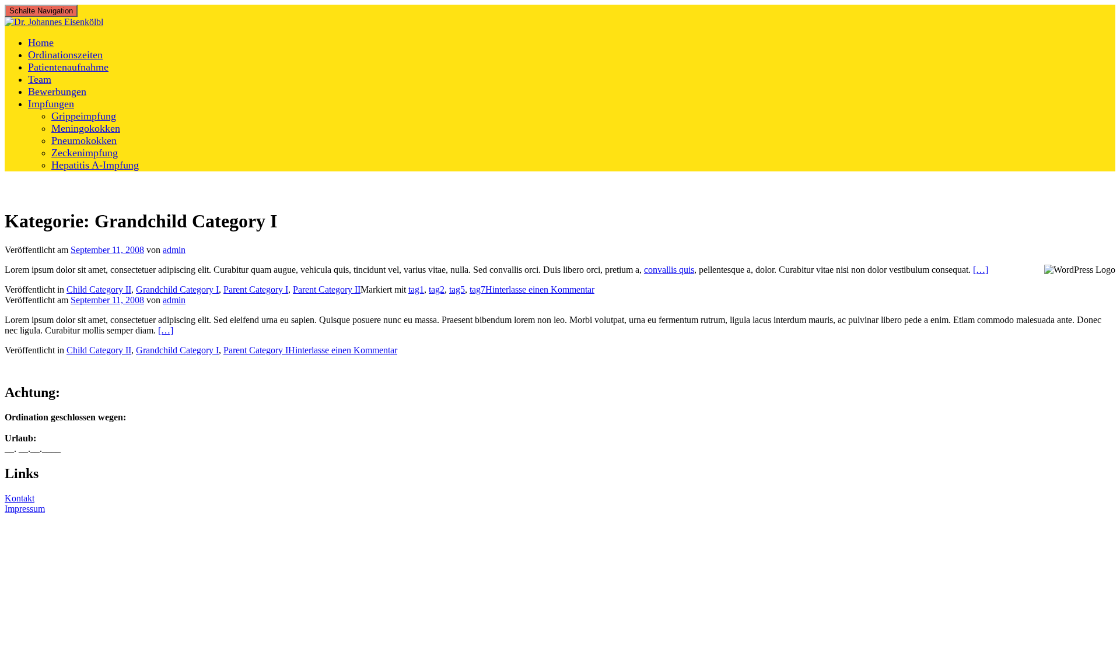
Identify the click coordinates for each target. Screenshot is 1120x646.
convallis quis (669, 270)
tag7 (477, 289)
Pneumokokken (84, 140)
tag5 (457, 289)
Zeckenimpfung (84, 153)
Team (39, 79)
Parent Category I (255, 289)
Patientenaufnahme (68, 67)
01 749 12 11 (70, 635)
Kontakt (19, 498)
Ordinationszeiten (65, 55)
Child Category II (98, 289)
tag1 (416, 289)
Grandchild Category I (177, 289)
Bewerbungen (57, 91)
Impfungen (51, 104)
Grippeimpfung (83, 116)
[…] (980, 270)
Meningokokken (85, 128)
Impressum (25, 509)
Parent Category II (326, 289)
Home (41, 42)
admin (174, 250)
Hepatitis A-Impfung (95, 165)
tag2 (436, 289)
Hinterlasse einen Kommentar (539, 289)
